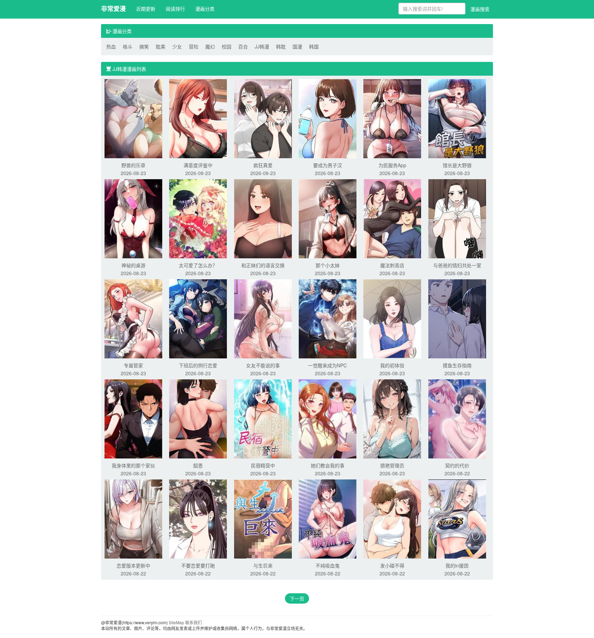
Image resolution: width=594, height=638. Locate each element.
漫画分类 (204, 8)
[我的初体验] (392, 318)
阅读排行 (175, 8)
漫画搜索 (480, 9)
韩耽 (281, 46)
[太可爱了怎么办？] (198, 218)
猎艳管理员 (392, 465)
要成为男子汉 (327, 165)
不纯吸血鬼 (328, 565)
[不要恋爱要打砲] (198, 518)
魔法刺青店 (392, 265)
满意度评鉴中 (198, 165)
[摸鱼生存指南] (457, 318)
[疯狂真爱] (263, 118)
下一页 (297, 598)
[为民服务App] (392, 118)
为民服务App (392, 165)
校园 (226, 46)
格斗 (127, 46)
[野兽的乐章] (133, 118)
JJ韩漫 (262, 46)
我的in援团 (457, 565)
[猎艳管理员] (392, 418)
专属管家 (133, 365)
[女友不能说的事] (263, 318)
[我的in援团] (457, 518)
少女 (177, 46)
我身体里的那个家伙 (133, 465)
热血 (111, 46)
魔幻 (210, 46)
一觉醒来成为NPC (327, 365)
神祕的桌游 (133, 265)
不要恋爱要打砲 (198, 565)
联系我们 (193, 622)
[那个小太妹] (327, 218)
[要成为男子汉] (327, 118)
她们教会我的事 (327, 465)
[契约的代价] (457, 418)
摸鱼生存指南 (457, 365)
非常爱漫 (113, 8)
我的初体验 (392, 365)
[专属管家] (133, 318)
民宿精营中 (263, 465)
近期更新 (145, 8)
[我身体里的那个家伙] (133, 418)
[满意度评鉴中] (198, 118)
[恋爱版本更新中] (133, 518)
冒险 (193, 46)
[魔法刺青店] (392, 218)
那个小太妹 (328, 265)
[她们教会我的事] (327, 418)
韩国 (314, 46)
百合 (243, 46)
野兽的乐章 (133, 165)
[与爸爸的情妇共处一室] (457, 218)
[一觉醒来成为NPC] (327, 318)
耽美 (160, 46)
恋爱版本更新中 (133, 565)
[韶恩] (198, 418)
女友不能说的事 (263, 365)
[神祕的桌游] (133, 218)
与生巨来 (263, 565)
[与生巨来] (263, 518)
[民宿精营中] (263, 418)
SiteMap (176, 622)
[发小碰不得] (392, 518)
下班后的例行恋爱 (198, 365)
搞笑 (144, 46)
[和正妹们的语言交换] (263, 218)
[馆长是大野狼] (457, 118)
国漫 (297, 46)
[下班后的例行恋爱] (198, 318)
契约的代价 (457, 465)
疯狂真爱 (263, 165)
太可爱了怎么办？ (198, 265)
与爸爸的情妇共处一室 (457, 265)
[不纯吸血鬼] (327, 518)
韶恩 (198, 465)
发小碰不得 (392, 565)
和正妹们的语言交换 (263, 265)
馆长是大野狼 (457, 165)
